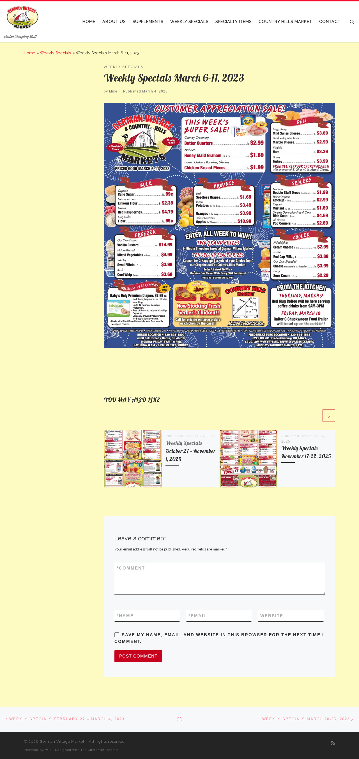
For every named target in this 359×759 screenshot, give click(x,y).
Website (271, 615)
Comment (131, 568)
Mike (113, 91)
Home (29, 53)
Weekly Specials (55, 53)
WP (48, 750)
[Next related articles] (329, 415)
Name (125, 615)
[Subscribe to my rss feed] (333, 743)
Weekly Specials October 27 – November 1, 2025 (190, 450)
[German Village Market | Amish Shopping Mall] (22, 17)
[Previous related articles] (315, 415)
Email (197, 615)
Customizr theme (103, 750)
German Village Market (62, 741)
